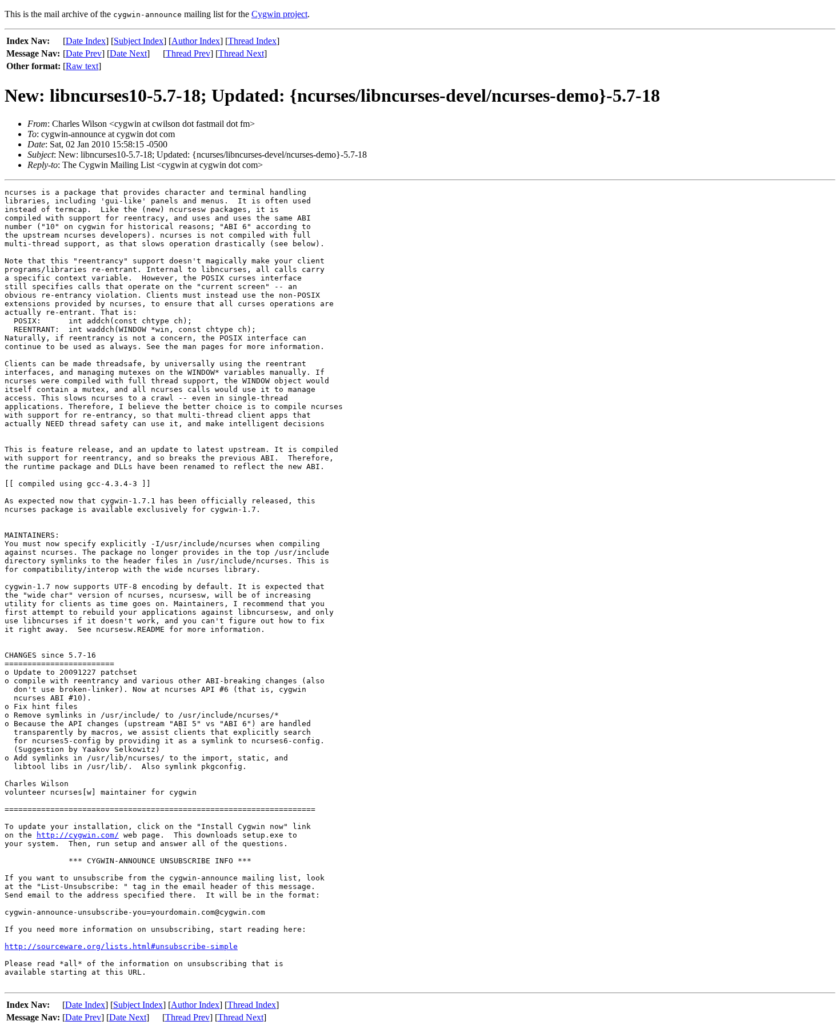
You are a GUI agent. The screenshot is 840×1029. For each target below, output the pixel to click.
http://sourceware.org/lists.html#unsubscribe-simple (121, 946)
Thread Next (241, 53)
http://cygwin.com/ (78, 835)
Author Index (195, 41)
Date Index (86, 41)
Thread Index (252, 41)
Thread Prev (188, 53)
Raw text (82, 66)
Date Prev (84, 53)
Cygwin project (279, 14)
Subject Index (138, 41)
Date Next (128, 53)
